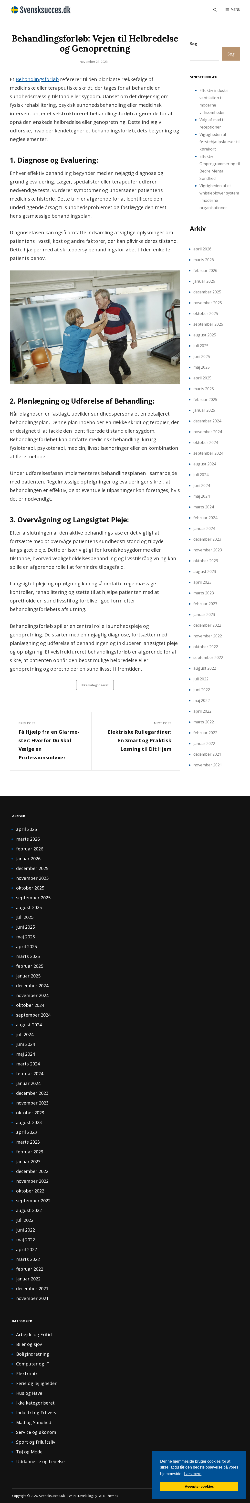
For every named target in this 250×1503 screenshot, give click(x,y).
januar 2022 (204, 743)
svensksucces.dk (52, 1495)
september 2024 (208, 453)
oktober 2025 (205, 313)
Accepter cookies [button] (199, 1486)
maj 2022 (201, 700)
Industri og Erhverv (36, 1413)
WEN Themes (108, 1495)
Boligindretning (32, 1354)
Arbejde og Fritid (34, 1334)
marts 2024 (203, 507)
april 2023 (202, 582)
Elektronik (27, 1373)
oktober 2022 (205, 646)
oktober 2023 (205, 560)
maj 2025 (201, 367)
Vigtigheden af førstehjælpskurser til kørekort (219, 142)
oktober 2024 (205, 442)
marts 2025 (203, 388)
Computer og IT (33, 1364)
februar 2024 (205, 517)
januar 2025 (204, 410)
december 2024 (207, 421)
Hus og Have (29, 1393)
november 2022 (207, 636)
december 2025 (207, 292)
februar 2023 (205, 603)
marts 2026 (203, 259)
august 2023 (204, 571)
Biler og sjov (29, 1344)
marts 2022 (203, 722)
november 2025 (207, 302)
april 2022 (202, 711)
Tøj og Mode (29, 1452)
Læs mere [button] (192, 1474)
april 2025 (202, 378)
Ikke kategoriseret (95, 685)
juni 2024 (201, 485)
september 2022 (208, 657)
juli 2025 (200, 345)
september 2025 (208, 324)
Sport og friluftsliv (35, 1442)
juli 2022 (200, 679)
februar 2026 (205, 270)
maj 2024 (201, 496)
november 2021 (207, 765)
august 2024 (204, 464)
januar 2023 (204, 614)
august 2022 (204, 668)
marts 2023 (203, 593)
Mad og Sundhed (33, 1422)
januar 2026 (204, 281)
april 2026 (202, 249)
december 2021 (207, 754)
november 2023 (207, 550)
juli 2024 (200, 474)
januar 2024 (204, 528)
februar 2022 (205, 732)
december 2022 (207, 625)
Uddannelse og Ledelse (40, 1461)
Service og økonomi (36, 1432)
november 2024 (207, 431)
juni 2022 (201, 689)
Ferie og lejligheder (36, 1383)
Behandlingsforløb (37, 79)
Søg (193, 43)
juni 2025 (201, 356)
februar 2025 (205, 399)
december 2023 (207, 539)
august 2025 (204, 335)
